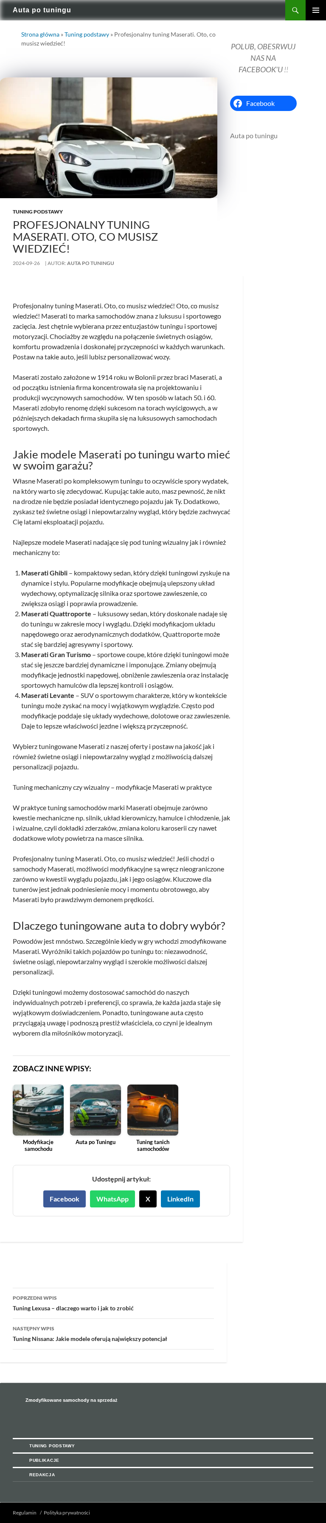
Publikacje (44, 1460)
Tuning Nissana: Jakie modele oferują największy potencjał (90, 1333)
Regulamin (25, 1512)
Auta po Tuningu (95, 1142)
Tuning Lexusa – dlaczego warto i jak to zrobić (73, 1303)
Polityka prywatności (67, 1512)
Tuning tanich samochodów (152, 1145)
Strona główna (40, 34)
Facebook (64, 1199)
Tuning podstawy (87, 34)
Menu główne (316, 10)
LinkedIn (180, 1199)
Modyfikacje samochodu (38, 1145)
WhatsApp (112, 1199)
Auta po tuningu (42, 10)
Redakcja (42, 1474)
